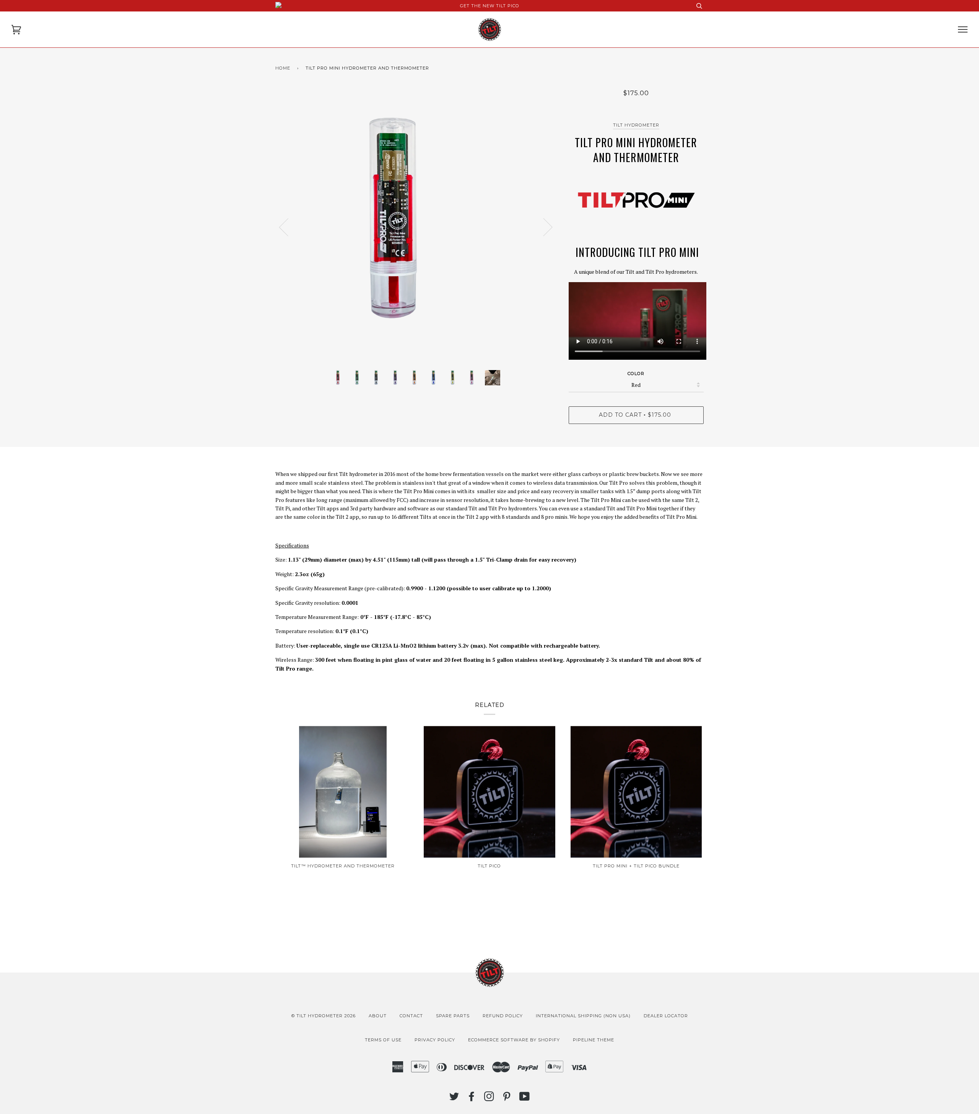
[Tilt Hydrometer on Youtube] (524, 1098)
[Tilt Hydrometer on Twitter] (454, 1098)
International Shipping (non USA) (583, 1015)
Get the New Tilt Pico (489, 5)
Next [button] (543, 226)
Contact (411, 1015)
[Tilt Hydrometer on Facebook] (472, 1098)
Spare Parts (453, 1015)
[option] (416, 226)
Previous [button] (288, 226)
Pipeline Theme (593, 1040)
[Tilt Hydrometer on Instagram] (489, 1098)
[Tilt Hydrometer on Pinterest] (507, 1098)
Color (636, 373)
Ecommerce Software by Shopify (514, 1040)
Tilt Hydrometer (636, 125)
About (378, 1015)
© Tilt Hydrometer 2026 (323, 1015)
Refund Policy (503, 1015)
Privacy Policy (435, 1040)
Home (282, 68)
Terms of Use (383, 1040)
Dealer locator (666, 1015)
